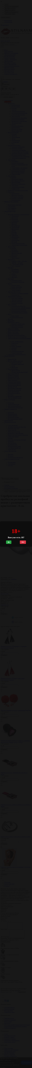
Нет (23, 542)
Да (9, 542)
